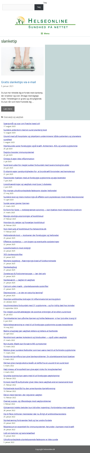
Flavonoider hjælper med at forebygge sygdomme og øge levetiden (35, 177)
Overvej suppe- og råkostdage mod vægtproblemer (27, 401)
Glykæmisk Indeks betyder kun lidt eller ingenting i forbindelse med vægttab (39, 407)
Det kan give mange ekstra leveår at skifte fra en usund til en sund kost (36, 363)
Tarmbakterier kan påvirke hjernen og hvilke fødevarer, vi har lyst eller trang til (40, 318)
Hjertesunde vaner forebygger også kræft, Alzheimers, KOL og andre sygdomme (40, 145)
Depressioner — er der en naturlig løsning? (23, 292)
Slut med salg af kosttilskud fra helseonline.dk (25, 228)
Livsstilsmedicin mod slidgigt (17, 248)
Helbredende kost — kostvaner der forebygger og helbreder (31, 235)
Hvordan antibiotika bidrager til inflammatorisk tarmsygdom (32, 299)
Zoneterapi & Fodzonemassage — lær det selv (25, 273)
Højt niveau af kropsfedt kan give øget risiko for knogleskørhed (33, 369)
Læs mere (8, 109)
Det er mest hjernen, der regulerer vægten (23, 394)
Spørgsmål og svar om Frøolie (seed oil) (22, 123)
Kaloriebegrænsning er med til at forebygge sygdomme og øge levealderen (38, 324)
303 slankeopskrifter (13, 254)
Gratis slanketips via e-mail (18, 82)
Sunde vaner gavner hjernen (16, 203)
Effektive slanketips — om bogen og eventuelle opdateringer (31, 241)
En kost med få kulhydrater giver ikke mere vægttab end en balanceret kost (38, 382)
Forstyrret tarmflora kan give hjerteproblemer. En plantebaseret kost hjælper (39, 356)
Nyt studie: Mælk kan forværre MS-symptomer (25, 343)
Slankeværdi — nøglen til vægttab (19, 280)
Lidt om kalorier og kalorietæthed (19, 433)
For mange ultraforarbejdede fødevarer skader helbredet (30, 190)
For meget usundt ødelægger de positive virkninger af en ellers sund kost (37, 311)
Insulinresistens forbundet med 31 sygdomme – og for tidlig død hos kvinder (39, 305)
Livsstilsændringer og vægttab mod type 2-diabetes (27, 184)
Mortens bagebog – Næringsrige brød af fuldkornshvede (30, 260)
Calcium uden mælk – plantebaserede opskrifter (26, 286)
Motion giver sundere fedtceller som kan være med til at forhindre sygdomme (39, 350)
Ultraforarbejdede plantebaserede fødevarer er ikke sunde (31, 439)
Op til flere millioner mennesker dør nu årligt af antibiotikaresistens (35, 414)
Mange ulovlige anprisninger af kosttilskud (23, 216)
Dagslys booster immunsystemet (19, 152)
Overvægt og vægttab (13, 117)
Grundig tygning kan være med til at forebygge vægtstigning (32, 375)
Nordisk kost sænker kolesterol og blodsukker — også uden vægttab (35, 337)
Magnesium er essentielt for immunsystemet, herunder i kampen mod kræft (39, 426)
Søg (45, 2)
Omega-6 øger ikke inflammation (19, 158)
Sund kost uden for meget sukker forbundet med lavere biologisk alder (36, 165)
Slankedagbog (10, 267)
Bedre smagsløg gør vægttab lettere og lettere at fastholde (31, 331)
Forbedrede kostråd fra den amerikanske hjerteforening (29, 388)
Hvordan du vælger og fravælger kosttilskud (24, 222)
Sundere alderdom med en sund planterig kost (25, 130)
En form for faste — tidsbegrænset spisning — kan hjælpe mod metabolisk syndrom (43, 209)
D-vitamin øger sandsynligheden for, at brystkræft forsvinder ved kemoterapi (39, 171)
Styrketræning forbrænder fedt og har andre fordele (28, 420)
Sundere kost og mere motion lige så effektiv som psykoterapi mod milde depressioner (44, 197)
